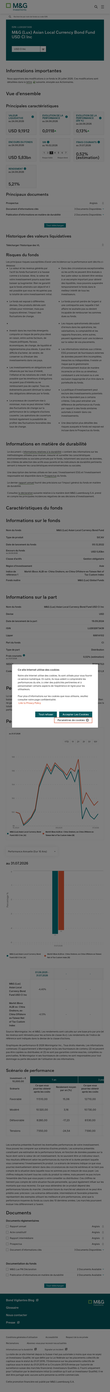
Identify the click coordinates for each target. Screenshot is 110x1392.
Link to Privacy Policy (29, 703)
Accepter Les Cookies (76, 714)
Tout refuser (46, 714)
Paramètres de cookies (71, 720)
